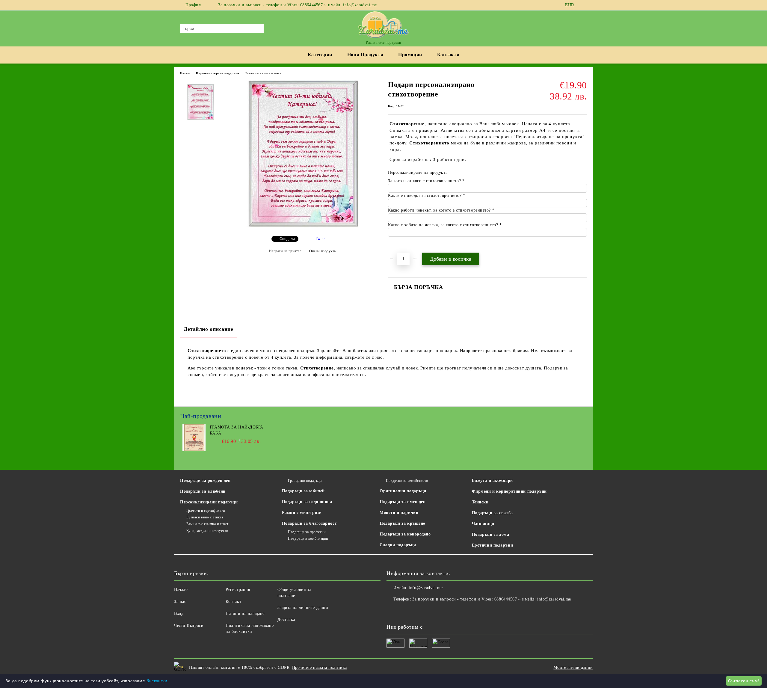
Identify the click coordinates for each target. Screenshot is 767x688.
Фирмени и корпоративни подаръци (509, 491)
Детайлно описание (208, 329)
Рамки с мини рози (302, 512)
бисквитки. (158, 680)
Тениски (480, 502)
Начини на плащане (245, 613)
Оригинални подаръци (403, 491)
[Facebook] (583, 5)
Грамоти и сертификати (205, 511)
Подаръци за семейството (407, 481)
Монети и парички (399, 512)
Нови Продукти (365, 54)
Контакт (233, 601)
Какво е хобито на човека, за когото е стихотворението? (443, 225)
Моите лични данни (573, 667)
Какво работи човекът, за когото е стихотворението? (440, 210)
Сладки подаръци (398, 545)
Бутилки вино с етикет (204, 517)
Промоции (410, 54)
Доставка (286, 619)
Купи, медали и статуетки (207, 531)
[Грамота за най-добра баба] (194, 450)
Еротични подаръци (492, 545)
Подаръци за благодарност (309, 523)
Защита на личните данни (302, 607)
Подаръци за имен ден (402, 502)
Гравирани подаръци (304, 481)
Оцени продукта (322, 251)
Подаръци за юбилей (303, 491)
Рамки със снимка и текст (263, 73)
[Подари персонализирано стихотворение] (302, 226)
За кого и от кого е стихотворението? (425, 181)
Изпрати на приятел (285, 251)
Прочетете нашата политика (319, 667)
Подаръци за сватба (492, 513)
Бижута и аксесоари (492, 480)
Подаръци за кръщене (402, 523)
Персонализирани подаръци (217, 73)
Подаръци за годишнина (307, 502)
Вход (178, 613)
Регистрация (238, 589)
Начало (185, 73)
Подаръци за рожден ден (205, 480)
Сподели (287, 239)
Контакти (448, 54)
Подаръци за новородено (405, 534)
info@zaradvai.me (426, 588)
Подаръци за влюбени (203, 491)
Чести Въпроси (188, 625)
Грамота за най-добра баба (236, 430)
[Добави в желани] (399, 248)
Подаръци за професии (306, 532)
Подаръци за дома (490, 534)
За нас (180, 601)
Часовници (483, 523)
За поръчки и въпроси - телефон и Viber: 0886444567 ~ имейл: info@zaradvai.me (297, 5)
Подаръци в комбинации (308, 538)
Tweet (320, 238)
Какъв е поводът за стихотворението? (425, 195)
